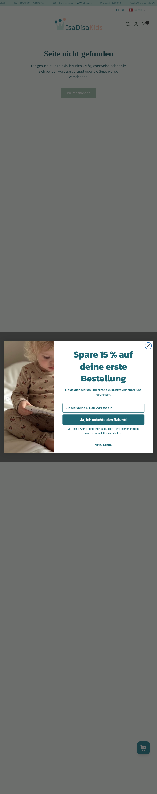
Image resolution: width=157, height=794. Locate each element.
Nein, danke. (103, 444)
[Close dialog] (148, 345)
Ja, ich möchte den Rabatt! (103, 420)
